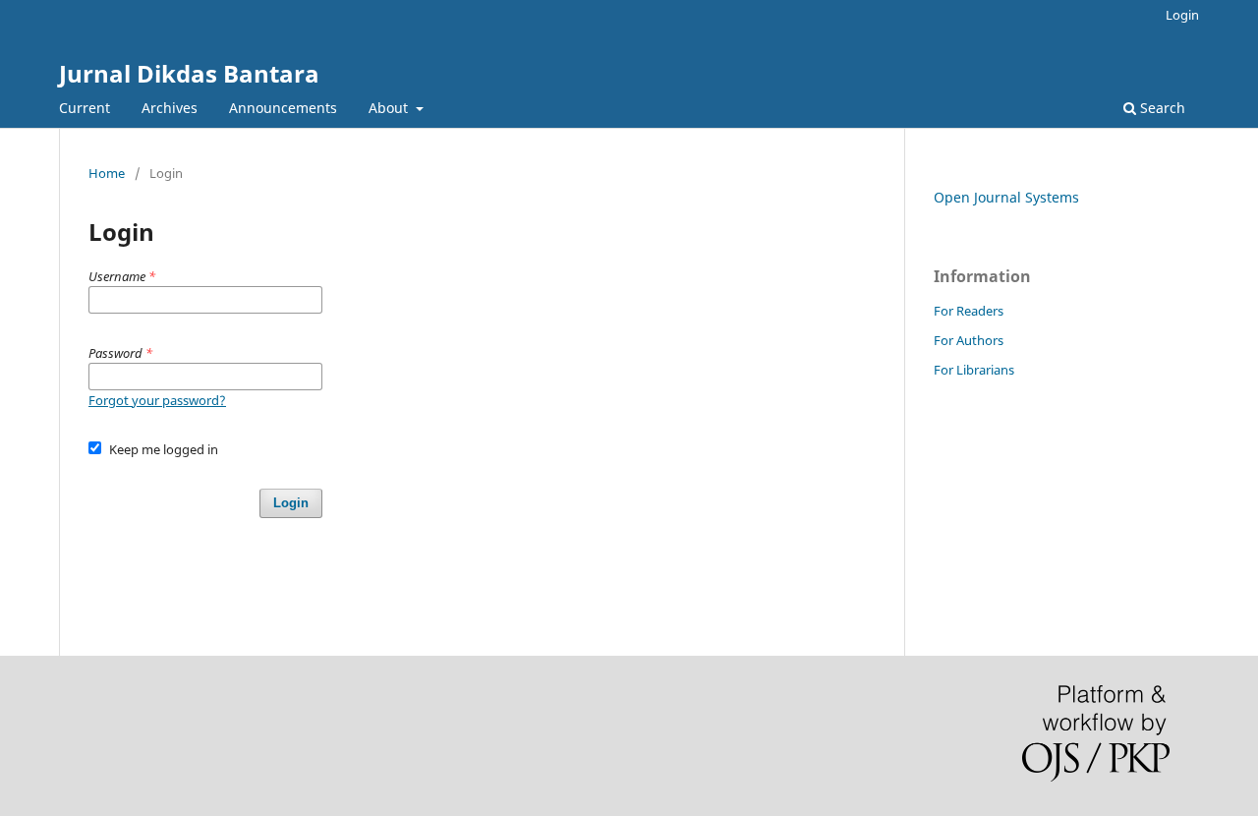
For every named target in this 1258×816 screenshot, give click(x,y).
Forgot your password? (157, 400)
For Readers (968, 311)
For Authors (968, 340)
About (390, 107)
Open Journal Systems (1006, 197)
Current (84, 107)
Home (106, 173)
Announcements (283, 107)
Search (1160, 107)
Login (1182, 15)
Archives (170, 107)
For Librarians (974, 370)
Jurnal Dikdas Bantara (189, 73)
